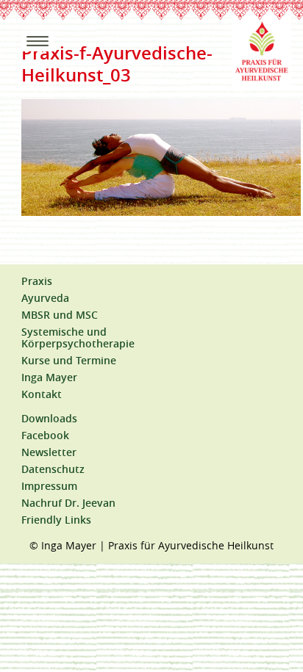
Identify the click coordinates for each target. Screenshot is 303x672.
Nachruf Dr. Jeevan (68, 503)
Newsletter (48, 452)
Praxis (36, 281)
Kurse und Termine (68, 360)
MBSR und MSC (59, 315)
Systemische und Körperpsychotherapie (78, 338)
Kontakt (41, 394)
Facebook (45, 435)
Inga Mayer (49, 377)
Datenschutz (53, 469)
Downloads (49, 418)
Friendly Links (56, 520)
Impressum (49, 486)
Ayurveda (45, 298)
